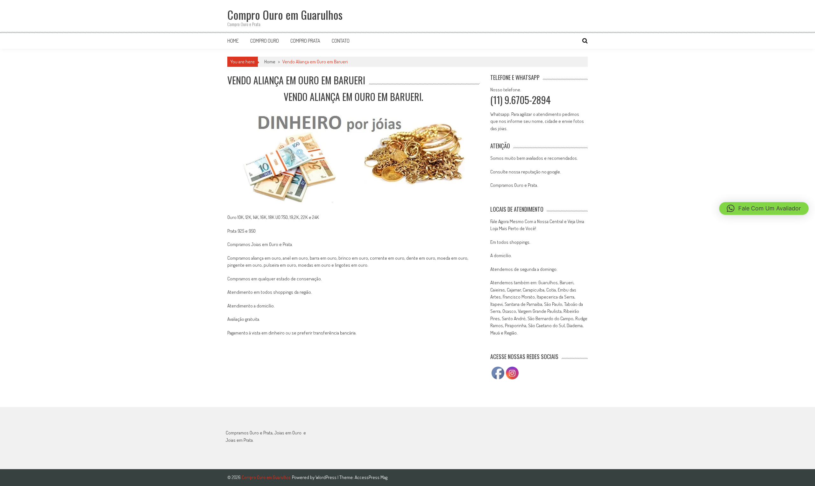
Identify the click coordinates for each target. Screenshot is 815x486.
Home (233, 41)
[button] (764, 208)
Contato (341, 41)
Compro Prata (305, 41)
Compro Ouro (264, 41)
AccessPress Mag (371, 477)
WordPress (326, 477)
